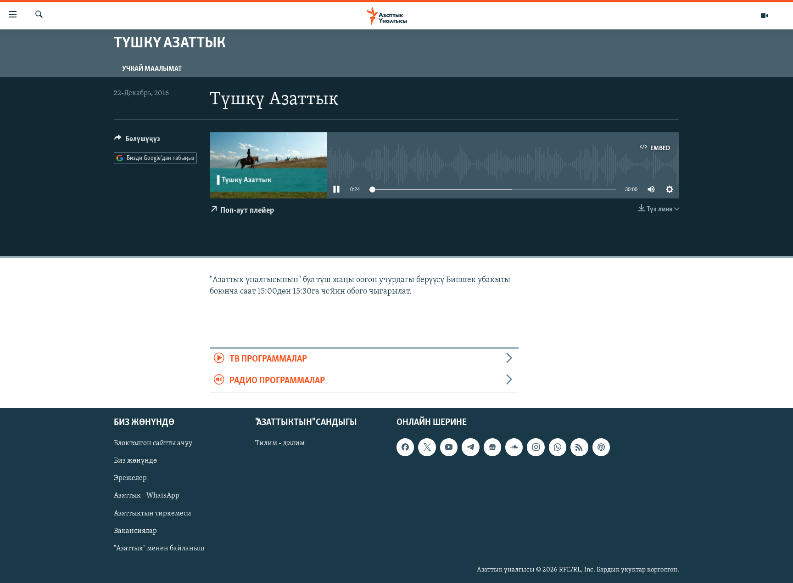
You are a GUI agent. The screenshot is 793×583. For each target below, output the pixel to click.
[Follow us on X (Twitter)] (427, 447)
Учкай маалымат (152, 69)
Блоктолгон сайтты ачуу (153, 443)
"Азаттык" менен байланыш (159, 548)
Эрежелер (130, 478)
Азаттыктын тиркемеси (152, 513)
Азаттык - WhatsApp (146, 495)
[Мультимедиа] (764, 15)
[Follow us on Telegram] (470, 447)
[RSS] (579, 447)
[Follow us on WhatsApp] (557, 447)
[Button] (137, 141)
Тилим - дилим (280, 443)
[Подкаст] (601, 447)
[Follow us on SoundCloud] (514, 447)
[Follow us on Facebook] (405, 447)
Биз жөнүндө (135, 460)
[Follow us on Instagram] (535, 447)
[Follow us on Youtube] (449, 447)
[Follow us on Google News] (492, 447)
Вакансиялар (135, 530)
